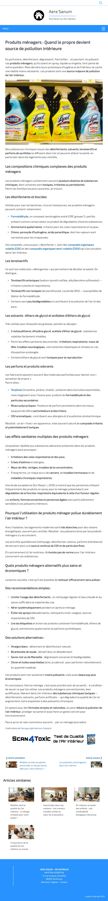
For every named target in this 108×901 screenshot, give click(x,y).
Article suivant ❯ (94, 758)
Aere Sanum (60, 11)
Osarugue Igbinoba (29, 728)
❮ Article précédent (15, 758)
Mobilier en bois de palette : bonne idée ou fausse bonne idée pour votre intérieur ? (33, 765)
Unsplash (46, 728)
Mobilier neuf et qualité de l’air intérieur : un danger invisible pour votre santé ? (20, 811)
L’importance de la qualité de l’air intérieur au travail (19, 845)
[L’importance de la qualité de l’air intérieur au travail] (21, 832)
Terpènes (16, 389)
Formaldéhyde (19, 216)
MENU (6, 28)
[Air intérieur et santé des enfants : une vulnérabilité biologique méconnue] (87, 794)
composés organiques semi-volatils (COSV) (55, 248)
